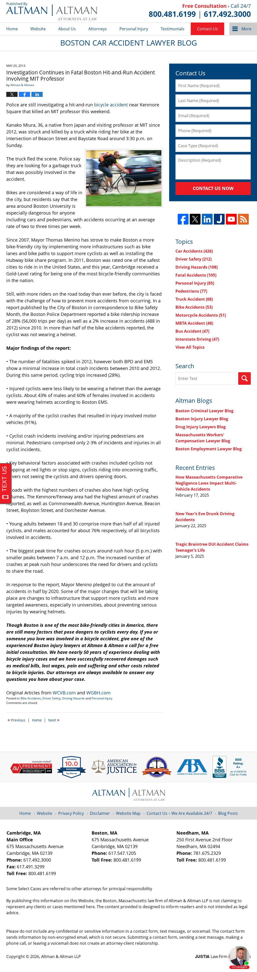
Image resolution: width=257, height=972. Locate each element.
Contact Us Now (213, 188)
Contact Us (207, 29)
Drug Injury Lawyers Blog (200, 427)
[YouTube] (231, 219)
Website (38, 29)
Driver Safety (51, 698)
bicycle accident (111, 105)
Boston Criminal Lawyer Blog (204, 411)
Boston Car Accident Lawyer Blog (51, 11)
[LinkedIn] (207, 219)
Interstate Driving (197, 339)
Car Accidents (194, 251)
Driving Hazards (73, 698)
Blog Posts (228, 813)
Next (53, 719)
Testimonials (172, 29)
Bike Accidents (31, 698)
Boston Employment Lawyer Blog (208, 449)
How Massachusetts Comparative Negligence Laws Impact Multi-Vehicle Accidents (208, 483)
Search (244, 378)
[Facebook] (183, 219)
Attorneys (97, 29)
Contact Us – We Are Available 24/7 (179, 813)
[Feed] (243, 219)
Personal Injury (133, 29)
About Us (67, 29)
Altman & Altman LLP (61, 956)
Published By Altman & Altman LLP (200, 11)
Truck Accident (194, 299)
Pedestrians (191, 291)
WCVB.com (64, 693)
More (246, 29)
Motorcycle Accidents (200, 315)
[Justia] (219, 219)
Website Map (128, 813)
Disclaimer (100, 813)
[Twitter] (195, 219)
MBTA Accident (194, 323)
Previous (16, 719)
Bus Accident (192, 331)
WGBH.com (98, 693)
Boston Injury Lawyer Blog (201, 419)
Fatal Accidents (195, 275)
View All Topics (190, 347)
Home (12, 29)
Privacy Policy (71, 813)
